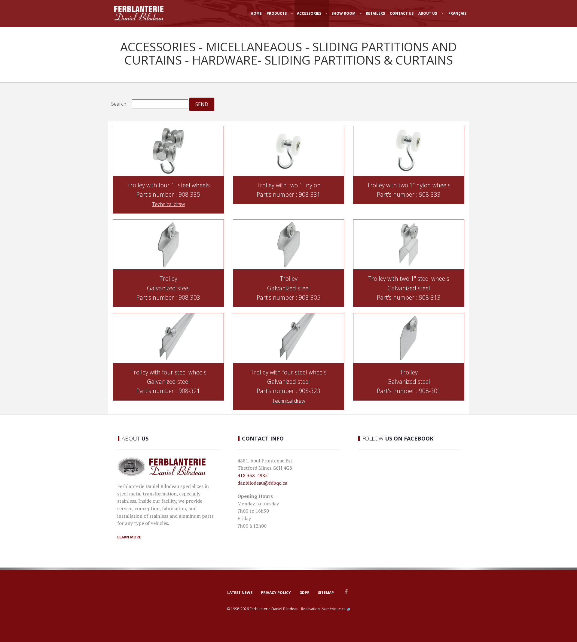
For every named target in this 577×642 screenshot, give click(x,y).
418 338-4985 (252, 475)
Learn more (129, 537)
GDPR (304, 592)
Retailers (375, 13)
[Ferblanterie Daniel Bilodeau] (138, 13)
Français (457, 13)
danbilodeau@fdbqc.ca (262, 483)
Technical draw (168, 204)
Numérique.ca (334, 608)
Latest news (239, 592)
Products (277, 13)
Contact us (402, 13)
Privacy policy (276, 592)
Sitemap (326, 592)
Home (256, 13)
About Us (427, 13)
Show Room (343, 13)
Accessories (309, 13)
